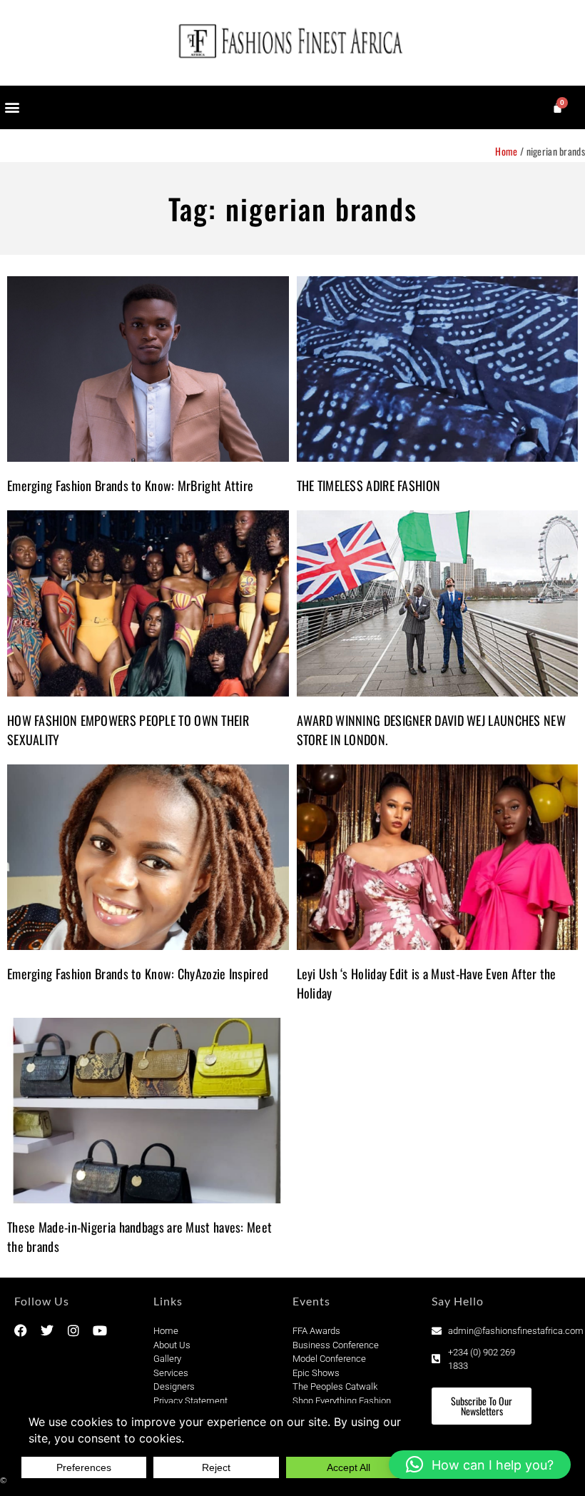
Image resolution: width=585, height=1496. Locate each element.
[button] (12, 107)
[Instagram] (73, 1330)
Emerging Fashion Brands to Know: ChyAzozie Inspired (137, 973)
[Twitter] (47, 1330)
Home (506, 150)
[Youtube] (99, 1330)
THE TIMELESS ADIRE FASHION (369, 485)
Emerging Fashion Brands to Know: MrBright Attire (130, 485)
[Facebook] (20, 1330)
